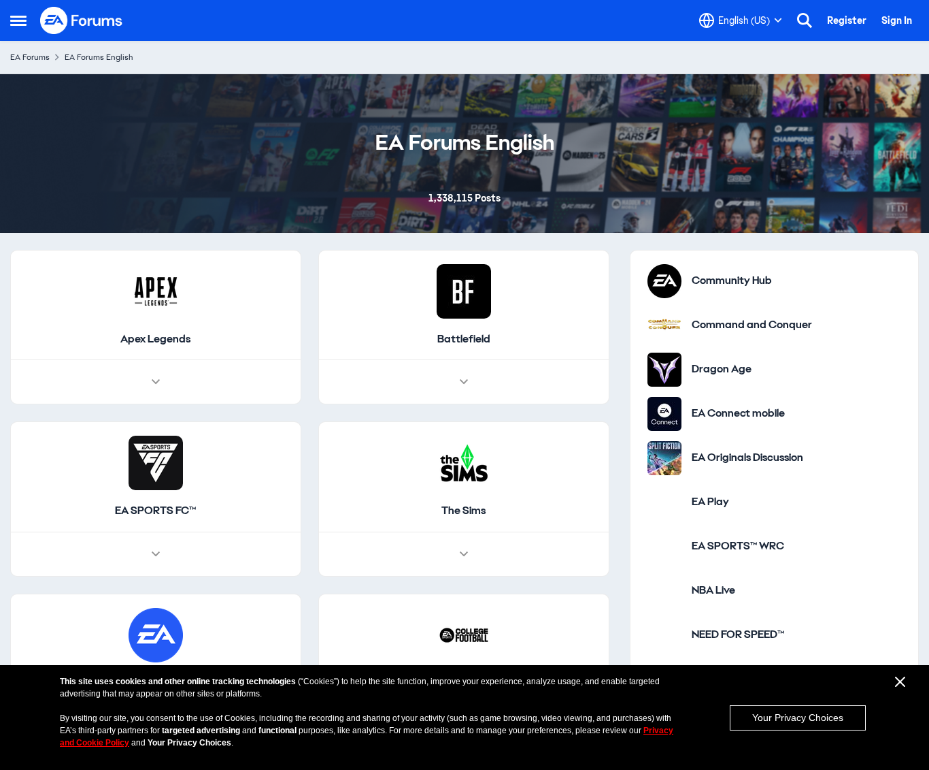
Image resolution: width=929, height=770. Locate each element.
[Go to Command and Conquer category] (664, 358)
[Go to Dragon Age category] (664, 402)
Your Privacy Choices (797, 717)
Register (846, 20)
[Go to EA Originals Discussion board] (664, 491)
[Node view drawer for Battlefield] (464, 415)
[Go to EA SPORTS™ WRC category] (664, 579)
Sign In (896, 20)
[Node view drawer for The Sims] (464, 587)
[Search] (804, 20)
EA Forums (30, 57)
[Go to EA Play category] (664, 535)
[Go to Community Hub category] (664, 314)
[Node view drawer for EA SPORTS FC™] (156, 587)
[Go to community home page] (81, 20)
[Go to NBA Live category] (664, 624)
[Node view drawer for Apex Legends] (156, 415)
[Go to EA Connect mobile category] (664, 447)
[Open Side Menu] (18, 20)
